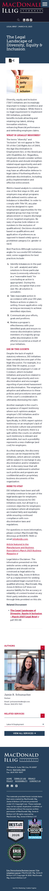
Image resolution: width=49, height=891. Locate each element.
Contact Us (35, 781)
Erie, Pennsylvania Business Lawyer (21, 870)
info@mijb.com (20, 539)
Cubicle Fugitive (31, 888)
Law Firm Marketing (19, 888)
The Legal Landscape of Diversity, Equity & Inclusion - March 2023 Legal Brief (26, 613)
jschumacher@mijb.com (20, 702)
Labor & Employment (15, 724)
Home (9, 779)
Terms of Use (20, 779)
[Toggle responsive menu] (45, 3)
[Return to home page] (22, 12)
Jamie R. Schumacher (17, 694)
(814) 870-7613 (16, 704)
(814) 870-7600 (19, 770)
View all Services (23, 733)
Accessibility (21, 781)
